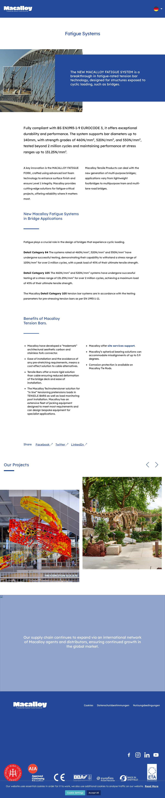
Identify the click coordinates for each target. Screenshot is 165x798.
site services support (121, 345)
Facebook (43, 444)
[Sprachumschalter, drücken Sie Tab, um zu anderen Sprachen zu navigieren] (156, 9)
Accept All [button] (94, 792)
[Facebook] (129, 755)
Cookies (88, 705)
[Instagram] (138, 755)
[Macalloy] (18, 9)
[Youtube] (156, 755)
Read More (151, 786)
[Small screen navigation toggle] (148, 9)
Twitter (60, 444)
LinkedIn (78, 444)
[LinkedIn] (147, 755)
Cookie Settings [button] (75, 792)
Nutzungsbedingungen (146, 705)
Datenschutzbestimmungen (113, 705)
